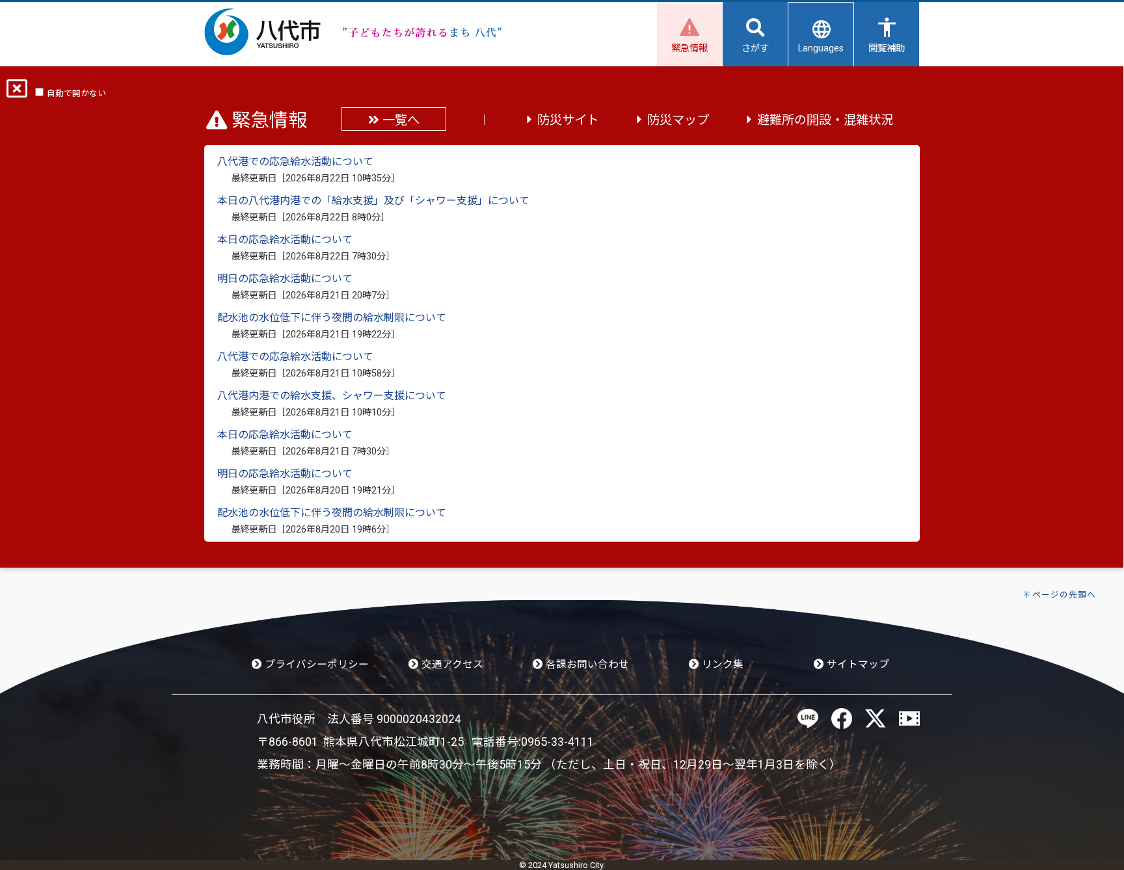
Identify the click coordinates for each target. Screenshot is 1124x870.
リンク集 (721, 664)
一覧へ (399, 119)
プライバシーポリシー (315, 664)
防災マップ (678, 119)
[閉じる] (17, 92)
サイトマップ (856, 664)
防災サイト (568, 119)
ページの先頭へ (1064, 595)
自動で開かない (76, 93)
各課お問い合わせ (586, 664)
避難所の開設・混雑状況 (825, 119)
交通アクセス (451, 664)
